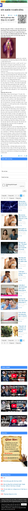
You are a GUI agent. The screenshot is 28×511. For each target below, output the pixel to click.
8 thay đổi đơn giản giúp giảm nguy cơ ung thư (23, 314)
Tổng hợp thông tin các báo (10, 494)
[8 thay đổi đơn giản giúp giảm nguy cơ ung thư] (9, 318)
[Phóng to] (3, 15)
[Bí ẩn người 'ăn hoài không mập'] (9, 234)
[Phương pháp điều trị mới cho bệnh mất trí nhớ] (9, 207)
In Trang (1, 156)
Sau (15, 15)
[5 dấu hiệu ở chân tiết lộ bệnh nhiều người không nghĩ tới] (9, 290)
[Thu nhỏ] (1, 15)
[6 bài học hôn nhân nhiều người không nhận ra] (9, 304)
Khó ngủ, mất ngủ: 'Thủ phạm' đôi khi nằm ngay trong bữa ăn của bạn (23, 246)
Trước (11, 15)
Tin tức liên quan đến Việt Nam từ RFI (12, 481)
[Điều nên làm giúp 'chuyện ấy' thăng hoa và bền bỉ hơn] (9, 220)
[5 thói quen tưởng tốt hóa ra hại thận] (9, 277)
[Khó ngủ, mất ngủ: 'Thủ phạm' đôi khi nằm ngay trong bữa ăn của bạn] (9, 248)
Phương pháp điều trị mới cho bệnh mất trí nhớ (23, 203)
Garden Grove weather (14, 365)
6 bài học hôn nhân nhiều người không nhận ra (23, 300)
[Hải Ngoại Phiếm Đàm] (14, 1)
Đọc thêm (20, 210)
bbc (4, 477)
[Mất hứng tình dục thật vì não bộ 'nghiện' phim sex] (9, 263)
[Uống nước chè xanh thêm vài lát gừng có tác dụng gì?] (9, 331)
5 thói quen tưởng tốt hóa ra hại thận (23, 273)
